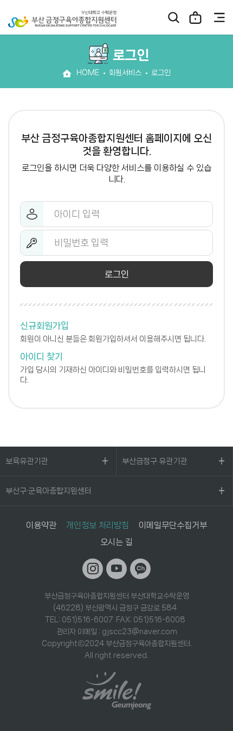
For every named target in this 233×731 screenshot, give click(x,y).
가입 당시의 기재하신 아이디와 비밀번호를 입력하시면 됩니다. (113, 368)
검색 (173, 17)
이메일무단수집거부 (173, 525)
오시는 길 (116, 542)
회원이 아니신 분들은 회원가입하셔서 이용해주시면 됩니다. (113, 332)
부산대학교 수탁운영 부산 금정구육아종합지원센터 (62, 18)
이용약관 (41, 525)
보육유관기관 (26, 461)
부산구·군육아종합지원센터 (48, 491)
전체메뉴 (219, 17)
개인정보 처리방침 (97, 525)
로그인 (195, 17)
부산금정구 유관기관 (154, 461)
